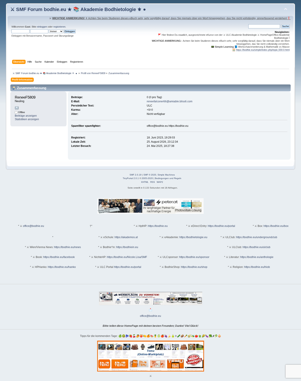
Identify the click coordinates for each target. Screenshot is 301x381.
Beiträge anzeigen (26, 115)
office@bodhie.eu (33, 226)
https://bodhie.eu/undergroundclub (256, 237)
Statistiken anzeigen (27, 119)
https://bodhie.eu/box (276, 226)
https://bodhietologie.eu (193, 237)
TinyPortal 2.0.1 (131, 178)
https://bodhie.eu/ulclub (256, 247)
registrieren (59, 26)
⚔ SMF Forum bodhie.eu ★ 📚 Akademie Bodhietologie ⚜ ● (78, 9)
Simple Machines (166, 175)
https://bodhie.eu (158, 226)
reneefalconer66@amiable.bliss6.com (169, 101)
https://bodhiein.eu (127, 247)
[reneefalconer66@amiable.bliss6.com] (17, 108)
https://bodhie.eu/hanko (62, 267)
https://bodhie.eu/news (67, 247)
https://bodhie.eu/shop (194, 267)
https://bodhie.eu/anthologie (256, 257)
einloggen (42, 26)
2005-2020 (147, 178)
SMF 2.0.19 (135, 175)
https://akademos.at (126, 237)
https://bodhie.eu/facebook (59, 257)
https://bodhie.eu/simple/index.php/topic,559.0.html (263, 50)
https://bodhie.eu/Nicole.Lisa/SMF (127, 257)
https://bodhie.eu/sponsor (194, 257)
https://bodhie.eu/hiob (257, 267)
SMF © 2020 (149, 175)
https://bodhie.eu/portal (221, 226)
